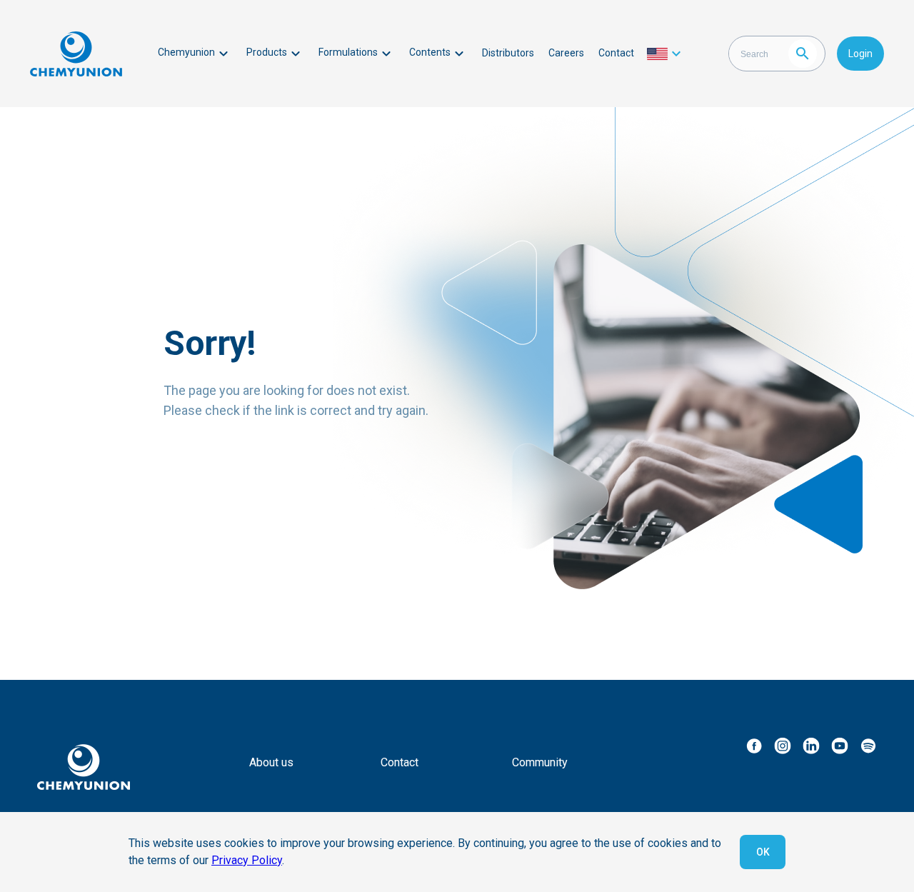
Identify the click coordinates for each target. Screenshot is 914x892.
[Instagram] (782, 745)
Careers (566, 53)
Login (860, 53)
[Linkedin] (811, 745)
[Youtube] (839, 745)
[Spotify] (868, 745)
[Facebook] (754, 745)
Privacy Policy (246, 860)
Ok (763, 852)
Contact (616, 53)
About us (271, 762)
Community (540, 762)
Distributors (508, 53)
